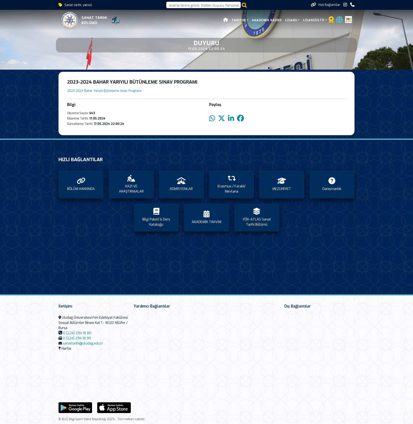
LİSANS (291, 20)
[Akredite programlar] (331, 21)
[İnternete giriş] (339, 21)
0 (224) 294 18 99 (77, 338)
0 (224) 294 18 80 (77, 333)
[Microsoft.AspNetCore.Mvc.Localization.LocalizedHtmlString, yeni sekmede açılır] (75, 407)
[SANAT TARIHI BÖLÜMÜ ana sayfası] (69, 20)
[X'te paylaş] (221, 118)
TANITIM (239, 20)
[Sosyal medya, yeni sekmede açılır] (345, 5)
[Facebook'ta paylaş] (240, 118)
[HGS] (348, 19)
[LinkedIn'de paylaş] (231, 118)
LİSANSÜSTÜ (313, 20)
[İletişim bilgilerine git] (352, 5)
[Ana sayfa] (225, 20)
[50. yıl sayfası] (115, 20)
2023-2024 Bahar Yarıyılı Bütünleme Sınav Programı (104, 91)
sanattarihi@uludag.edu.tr (83, 343)
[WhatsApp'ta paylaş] (212, 118)
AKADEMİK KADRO (267, 20)
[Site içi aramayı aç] (244, 5)
